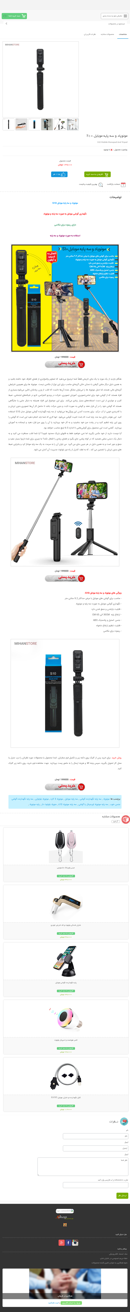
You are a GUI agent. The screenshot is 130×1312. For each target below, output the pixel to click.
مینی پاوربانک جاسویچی (66, 868)
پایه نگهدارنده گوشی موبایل (66, 983)
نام (127, 1130)
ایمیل (126, 1142)
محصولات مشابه (107, 34)
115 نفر (56, 174)
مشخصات (123, 34)
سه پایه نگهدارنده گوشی (90, 799)
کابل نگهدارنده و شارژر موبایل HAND (66, 1098)
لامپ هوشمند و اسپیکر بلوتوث (65, 1040)
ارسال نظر (122, 1196)
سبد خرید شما (14, 16)
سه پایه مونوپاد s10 (67, 804)
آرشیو (115, 822)
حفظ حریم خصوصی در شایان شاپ (113, 1258)
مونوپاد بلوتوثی (41, 799)
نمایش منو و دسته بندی (112, 16)
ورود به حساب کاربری (71, 1303)
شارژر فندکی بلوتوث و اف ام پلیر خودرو (66, 925)
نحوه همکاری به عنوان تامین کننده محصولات (109, 1263)
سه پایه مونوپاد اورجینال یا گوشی (93, 804)
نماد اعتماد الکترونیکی (118, 1254)
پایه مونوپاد (34, 804)
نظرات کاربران (90, 34)
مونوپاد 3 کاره (56, 799)
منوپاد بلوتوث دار (49, 804)
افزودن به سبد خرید (94, 174)
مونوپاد (106, 799)
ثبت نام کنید (53, 1303)
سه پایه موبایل (71, 799)
